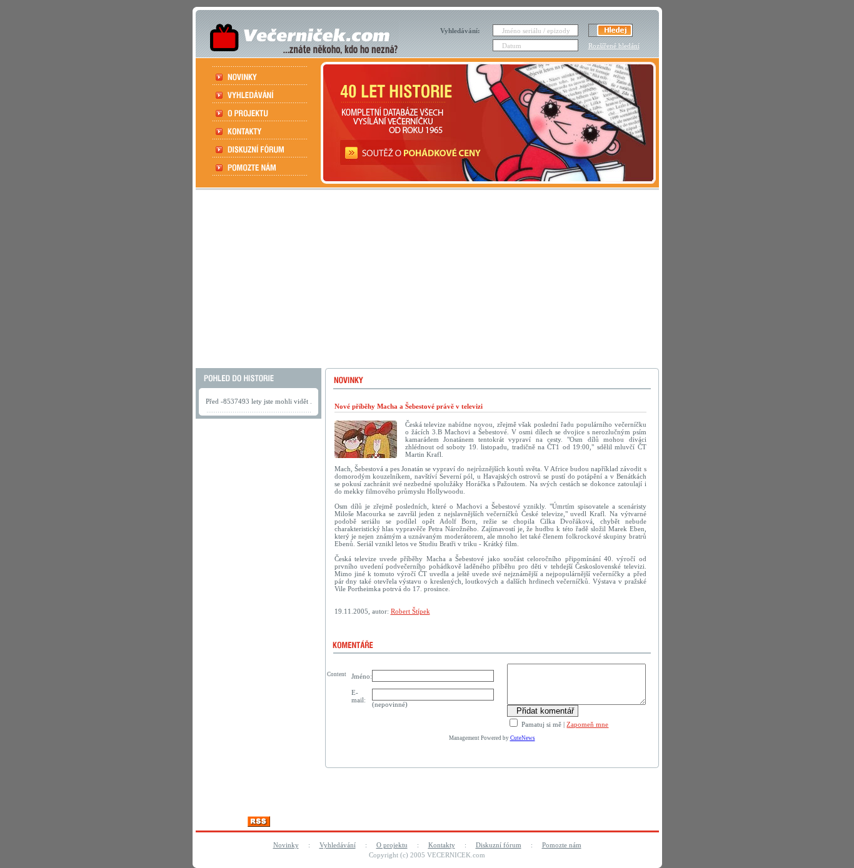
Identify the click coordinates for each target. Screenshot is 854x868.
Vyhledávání (337, 845)
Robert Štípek (410, 611)
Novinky (286, 845)
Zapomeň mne (587, 724)
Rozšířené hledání (614, 45)
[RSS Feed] (259, 823)
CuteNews (522, 738)
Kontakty (441, 845)
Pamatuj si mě (540, 724)
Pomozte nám (561, 845)
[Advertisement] (426, 280)
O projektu (392, 845)
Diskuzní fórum (498, 845)
